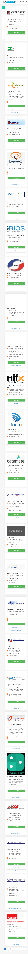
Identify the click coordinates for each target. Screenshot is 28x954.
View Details (16, 32)
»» (9, 950)
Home (22, 1)
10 (24, 948)
